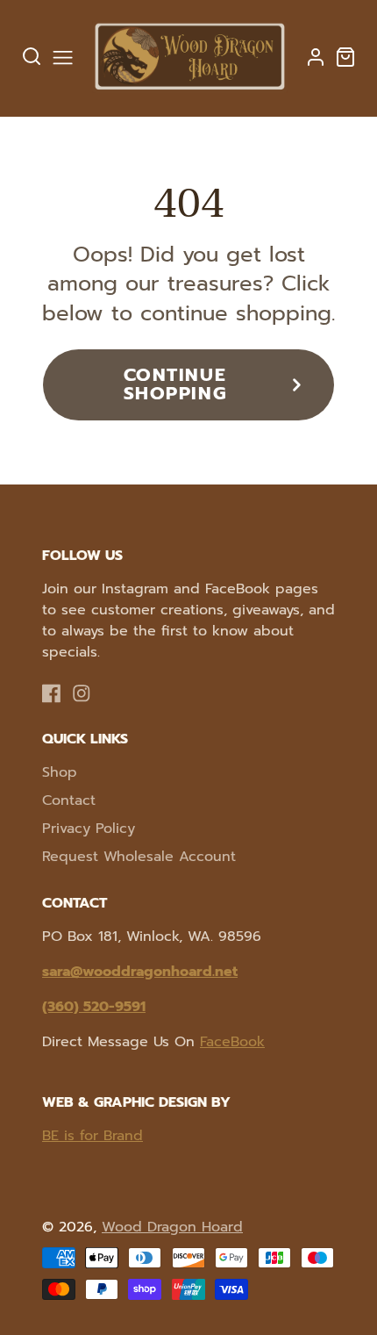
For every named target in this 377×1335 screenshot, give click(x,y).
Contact (69, 800)
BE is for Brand (92, 1135)
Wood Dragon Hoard (172, 1227)
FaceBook (232, 1041)
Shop (59, 772)
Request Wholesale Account (139, 856)
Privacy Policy (88, 828)
